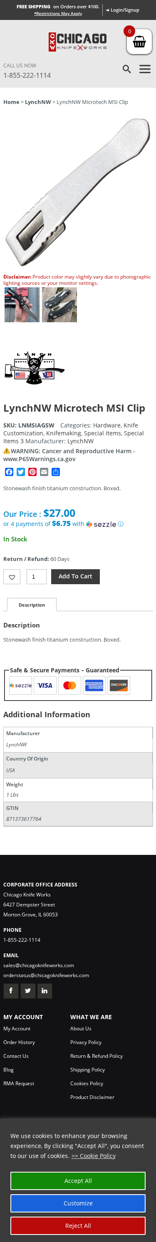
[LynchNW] (34, 397)
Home (11, 102)
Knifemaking (63, 433)
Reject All (78, 1226)
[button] (78, 524)
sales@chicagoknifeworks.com (38, 965)
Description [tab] (32, 605)
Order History (19, 1042)
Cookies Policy (86, 1083)
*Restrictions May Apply (58, 13)
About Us (81, 1028)
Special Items (102, 433)
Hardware (107, 425)
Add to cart (75, 576)
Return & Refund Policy (96, 1055)
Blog (8, 1069)
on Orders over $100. (58, 6)
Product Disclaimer (92, 1097)
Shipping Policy (87, 1069)
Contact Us (16, 1055)
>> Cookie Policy (94, 1156)
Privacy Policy (86, 1042)
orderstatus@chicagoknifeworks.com (46, 975)
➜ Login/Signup (122, 10)
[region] (78, 1180)
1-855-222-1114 (27, 75)
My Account (16, 1028)
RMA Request (18, 1083)
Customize (78, 1203)
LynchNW (38, 102)
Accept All (78, 1181)
